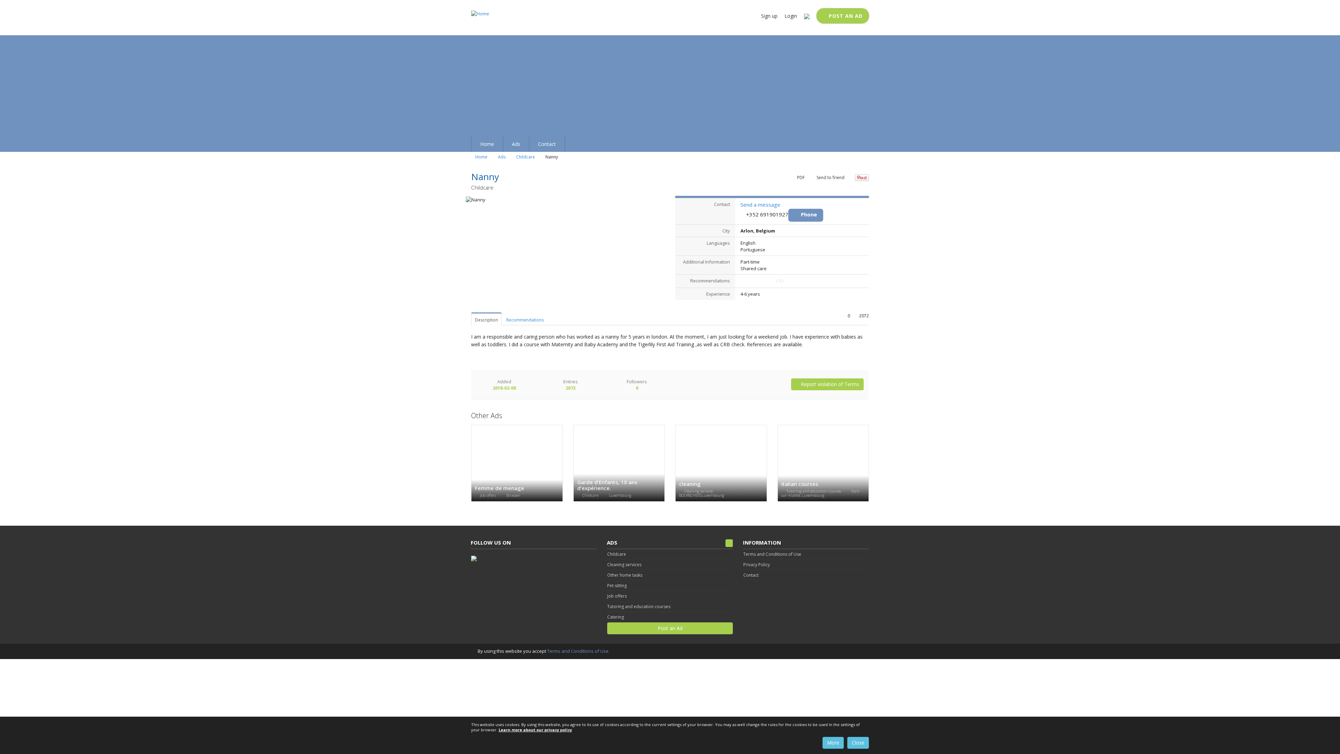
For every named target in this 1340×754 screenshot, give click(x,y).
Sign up (769, 16)
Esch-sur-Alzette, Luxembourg (821, 493)
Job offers (488, 495)
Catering (615, 617)
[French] (807, 16)
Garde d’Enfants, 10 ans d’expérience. (607, 485)
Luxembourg (620, 495)
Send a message (760, 204)
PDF (800, 177)
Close (858, 742)
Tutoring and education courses (814, 491)
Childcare (525, 157)
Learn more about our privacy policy (535, 729)
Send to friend (830, 177)
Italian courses (799, 483)
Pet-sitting (617, 586)
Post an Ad (845, 16)
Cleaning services (699, 491)
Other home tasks (624, 575)
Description (486, 320)
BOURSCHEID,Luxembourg (701, 495)
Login (790, 16)
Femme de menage (499, 488)
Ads (502, 157)
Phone (809, 214)
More (833, 742)
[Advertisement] (670, 84)
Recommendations (525, 320)
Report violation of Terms (829, 384)
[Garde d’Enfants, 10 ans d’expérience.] (619, 463)
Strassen (513, 495)
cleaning (690, 483)
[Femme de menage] (517, 463)
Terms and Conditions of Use (578, 651)
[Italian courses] (823, 463)
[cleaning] (721, 463)
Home (480, 157)
